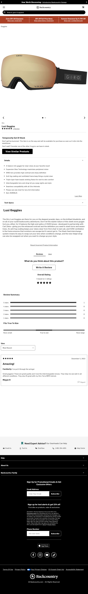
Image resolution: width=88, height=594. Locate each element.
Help (3, 458)
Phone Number (33, 529)
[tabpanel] (44, 327)
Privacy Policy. (52, 524)
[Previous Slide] (1, 2)
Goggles (4, 26)
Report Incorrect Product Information (44, 245)
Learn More (78, 196)
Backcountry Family (9, 473)
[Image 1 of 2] (42, 117)
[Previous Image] (3, 117)
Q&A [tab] (50, 254)
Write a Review (44, 267)
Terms (44, 524)
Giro (3, 123)
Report (82, 382)
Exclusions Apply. (32, 513)
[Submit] (4, 12)
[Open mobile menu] (4, 7)
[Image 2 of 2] (45, 117)
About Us (4, 465)
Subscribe (55, 494)
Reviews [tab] (39, 254)
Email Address (33, 489)
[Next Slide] (86, 2)
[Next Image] (84, 117)
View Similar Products (17, 151)
